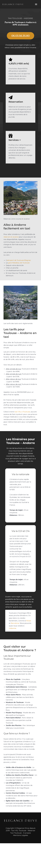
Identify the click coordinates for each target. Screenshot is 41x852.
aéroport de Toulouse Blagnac (19, 260)
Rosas (28, 621)
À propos (27, 833)
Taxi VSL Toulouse (18, 830)
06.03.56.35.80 (20, 35)
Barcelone (15, 623)
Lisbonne (12, 628)
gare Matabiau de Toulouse (18, 263)
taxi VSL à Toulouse (22, 412)
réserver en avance (11, 237)
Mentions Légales (20, 835)
